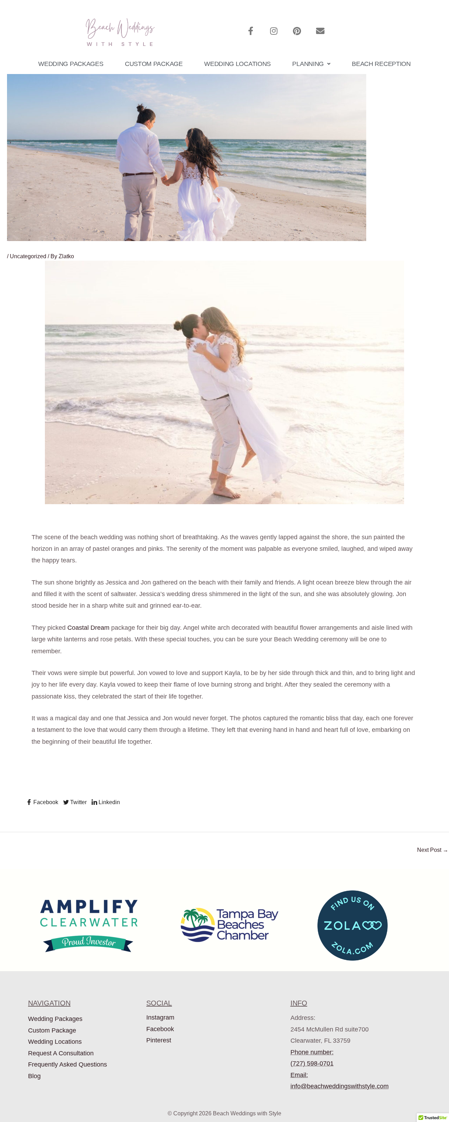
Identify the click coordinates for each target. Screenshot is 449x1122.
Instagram (160, 1017)
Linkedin (108, 802)
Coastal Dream (88, 627)
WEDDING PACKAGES (70, 63)
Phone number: (312, 1052)
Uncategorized (28, 256)
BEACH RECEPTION (381, 63)
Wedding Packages (55, 1018)
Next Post (432, 850)
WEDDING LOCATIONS (237, 63)
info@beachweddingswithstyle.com (339, 1086)
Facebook (45, 802)
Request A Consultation (61, 1053)
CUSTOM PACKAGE (154, 63)
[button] (311, 64)
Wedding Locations (55, 1041)
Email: (299, 1074)
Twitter (78, 802)
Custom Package (52, 1030)
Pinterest (158, 1040)
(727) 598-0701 (312, 1063)
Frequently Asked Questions (67, 1064)
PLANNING (308, 63)
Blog (34, 1076)
